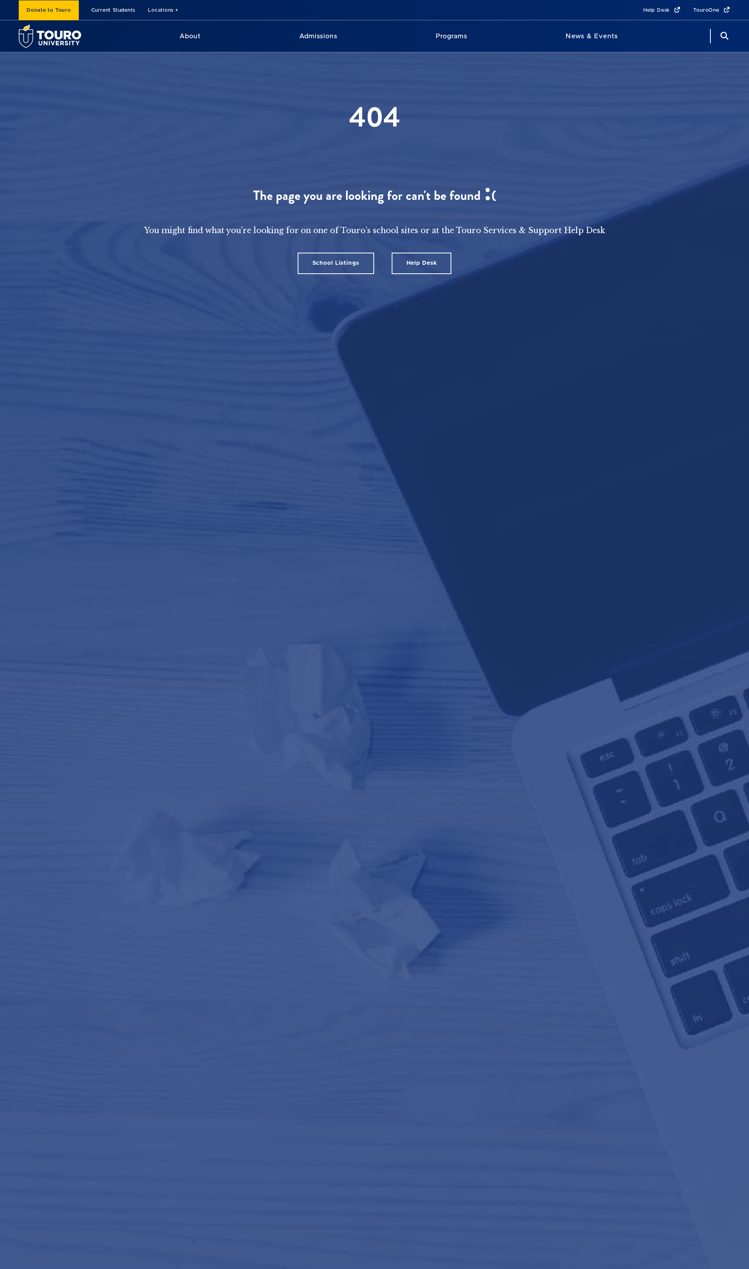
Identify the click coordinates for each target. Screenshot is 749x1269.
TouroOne (707, 10)
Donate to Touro (49, 10)
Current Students (113, 10)
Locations (161, 10)
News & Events (592, 36)
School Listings (335, 263)
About (190, 36)
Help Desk (657, 10)
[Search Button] (723, 36)
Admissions (318, 36)
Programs (451, 36)
